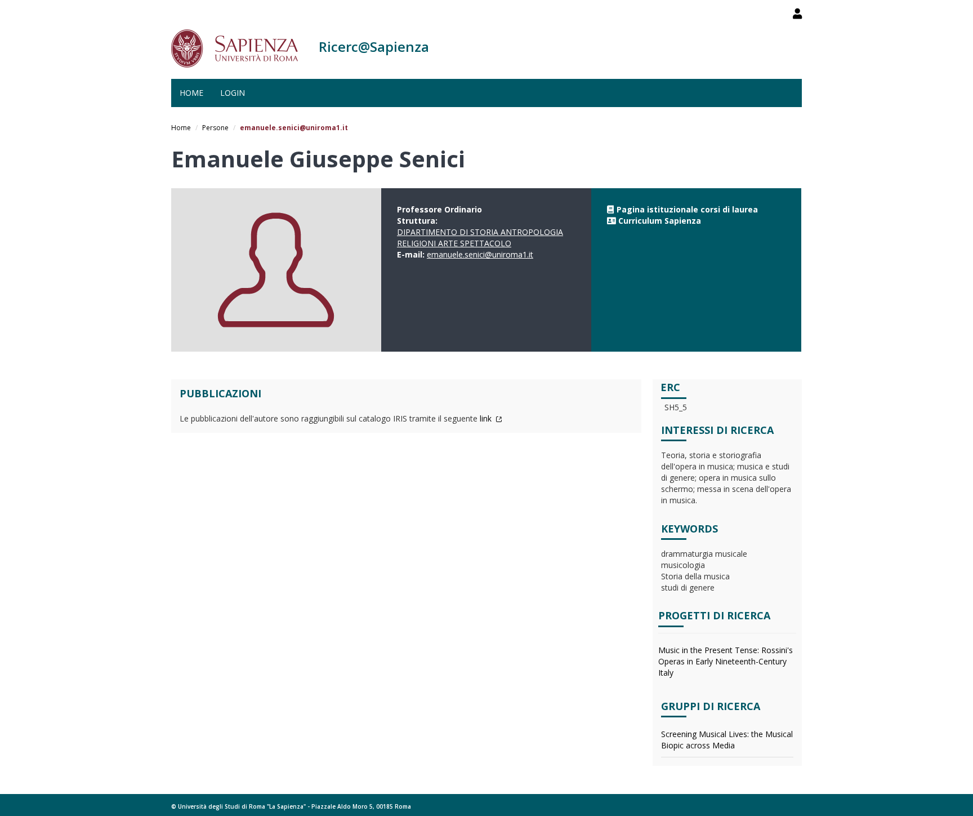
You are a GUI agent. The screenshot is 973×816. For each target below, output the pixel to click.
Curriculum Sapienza (659, 220)
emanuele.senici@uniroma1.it (480, 254)
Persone (215, 127)
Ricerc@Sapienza (374, 46)
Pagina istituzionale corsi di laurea (687, 209)
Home (191, 92)
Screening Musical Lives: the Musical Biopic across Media (727, 740)
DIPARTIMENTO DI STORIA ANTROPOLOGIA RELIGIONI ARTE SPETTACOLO (480, 238)
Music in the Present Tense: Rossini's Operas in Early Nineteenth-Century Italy (725, 661)
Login (232, 92)
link (487, 418)
